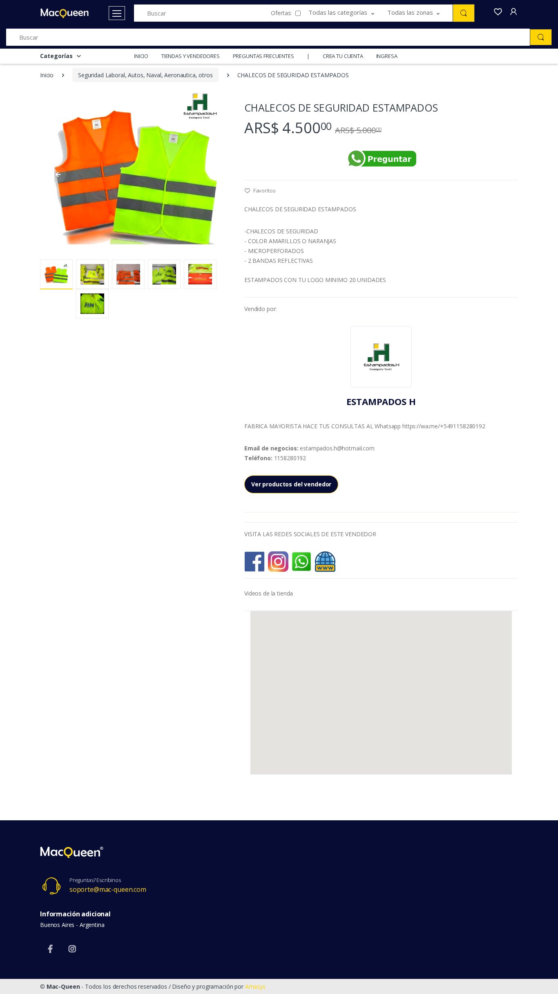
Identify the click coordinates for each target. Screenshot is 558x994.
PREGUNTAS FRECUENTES (263, 56)
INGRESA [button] (386, 56)
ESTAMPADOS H (380, 401)
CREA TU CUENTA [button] (343, 56)
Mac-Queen (63, 986)
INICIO (141, 56)
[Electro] (64, 13)
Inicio (47, 75)
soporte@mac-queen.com (107, 889)
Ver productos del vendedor (291, 484)
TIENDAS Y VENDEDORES (190, 56)
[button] (347, 13)
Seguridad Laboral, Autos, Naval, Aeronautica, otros (145, 75)
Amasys (255, 986)
